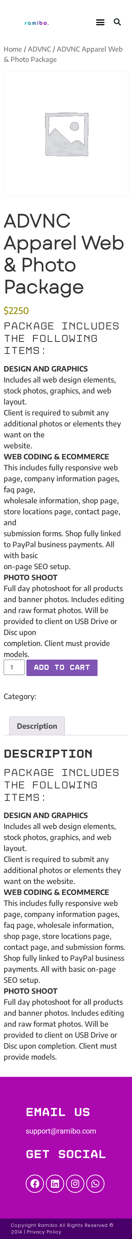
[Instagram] (75, 1184)
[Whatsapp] (95, 1184)
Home (13, 49)
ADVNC (39, 49)
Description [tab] (37, 725)
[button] (100, 22)
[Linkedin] (55, 1184)
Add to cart (62, 667)
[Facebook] (35, 1184)
